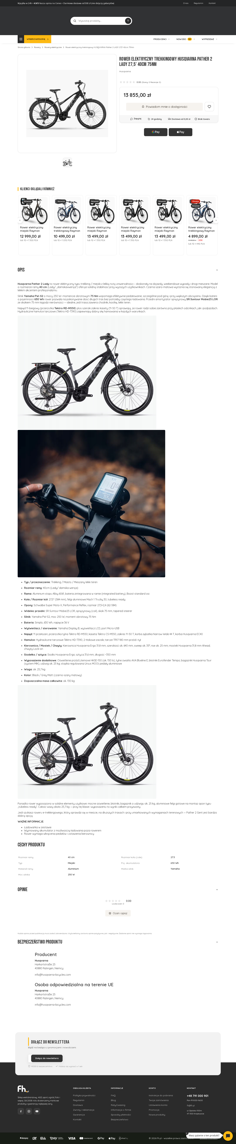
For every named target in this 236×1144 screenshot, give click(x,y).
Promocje (154, 1109)
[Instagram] (29, 1111)
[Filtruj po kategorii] (128, 21)
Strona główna (24, 47)
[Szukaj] (75, 21)
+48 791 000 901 (197, 1095)
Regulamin (198, 3)
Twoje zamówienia (159, 1100)
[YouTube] (37, 1111)
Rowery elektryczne (53, 47)
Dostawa (78, 1105)
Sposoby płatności (121, 1114)
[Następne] (216, 220)
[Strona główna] (30, 20)
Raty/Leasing (118, 1105)
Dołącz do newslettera (46, 1058)
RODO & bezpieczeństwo (41, 1066)
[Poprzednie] (20, 220)
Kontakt (212, 3)
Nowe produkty (157, 1114)
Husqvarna (125, 71)
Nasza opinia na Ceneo (50, 3)
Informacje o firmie (121, 1109)
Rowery (37, 47)
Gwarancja (79, 1114)
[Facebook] (21, 1111)
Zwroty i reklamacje (83, 1109)
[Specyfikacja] (43, 201)
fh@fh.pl (191, 1105)
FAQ (113, 1095)
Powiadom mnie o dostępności (166, 107)
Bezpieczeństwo (119, 1119)
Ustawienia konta (158, 1105)
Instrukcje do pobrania (161, 1095)
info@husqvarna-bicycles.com (53, 974)
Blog (113, 1100)
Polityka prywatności (84, 1095)
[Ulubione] (215, 21)
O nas (185, 3)
